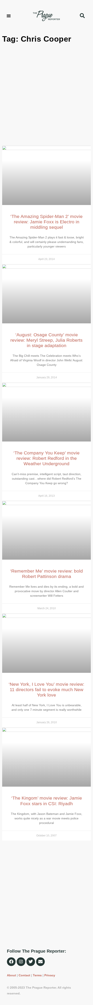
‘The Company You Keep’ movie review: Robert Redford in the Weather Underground (46, 458)
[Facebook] (11, 961)
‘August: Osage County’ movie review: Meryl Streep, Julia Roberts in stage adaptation (46, 340)
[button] (8, 16)
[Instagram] (21, 961)
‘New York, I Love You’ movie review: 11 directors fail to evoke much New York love (46, 689)
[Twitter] (30, 961)
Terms (37, 975)
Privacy (49, 975)
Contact (24, 975)
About (11, 975)
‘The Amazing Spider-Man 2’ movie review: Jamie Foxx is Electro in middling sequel (46, 222)
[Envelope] (40, 961)
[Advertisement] (46, 95)
